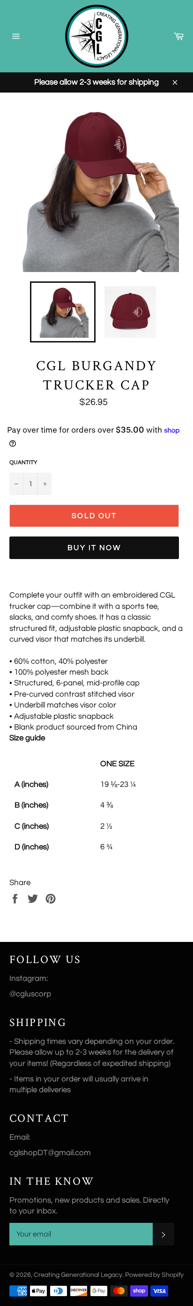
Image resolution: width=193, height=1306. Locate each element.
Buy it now (94, 548)
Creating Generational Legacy (78, 1275)
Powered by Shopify (154, 1275)
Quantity (23, 462)
